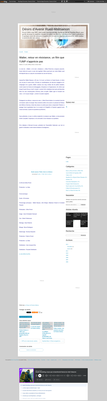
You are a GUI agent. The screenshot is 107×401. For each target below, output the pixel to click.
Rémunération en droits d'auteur (68, 359)
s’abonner (40, 379)
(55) (74, 186)
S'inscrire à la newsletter (25, 316)
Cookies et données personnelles (87, 359)
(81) (76, 177)
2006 (67, 262)
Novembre (69, 246)
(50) (73, 190)
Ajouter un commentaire (31, 349)
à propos (57, 379)
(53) (73, 188)
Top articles (43, 359)
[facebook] (62, 1)
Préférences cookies (97, 359)
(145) (69, 175)
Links (67, 161)
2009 (67, 255)
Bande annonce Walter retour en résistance (41, 172)
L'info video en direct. (47, 174)
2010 (67, 253)
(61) (72, 184)
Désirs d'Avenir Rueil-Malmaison (46, 29)
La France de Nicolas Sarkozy (32, 305)
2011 (67, 251)
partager (49, 379)
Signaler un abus (54, 359)
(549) (74, 170)
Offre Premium (77, 359)
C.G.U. (60, 359)
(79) (69, 179)
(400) (73, 173)
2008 (67, 257)
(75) (72, 181)
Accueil (21, 52)
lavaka (38, 174)
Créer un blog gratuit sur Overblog (34, 359)
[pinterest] (67, 1)
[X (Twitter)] (64, 1)
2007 (67, 259)
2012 (67, 244)
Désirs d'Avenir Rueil (14, 359)
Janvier (69, 248)
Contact (26, 52)
